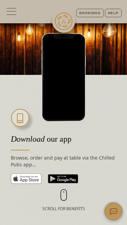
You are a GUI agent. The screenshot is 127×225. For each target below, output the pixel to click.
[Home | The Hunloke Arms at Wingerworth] (63, 21)
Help (113, 13)
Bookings (90, 13)
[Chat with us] (113, 211)
